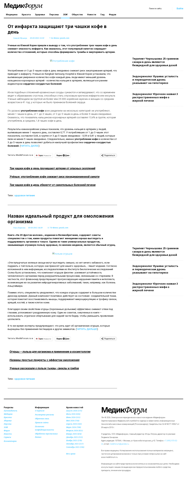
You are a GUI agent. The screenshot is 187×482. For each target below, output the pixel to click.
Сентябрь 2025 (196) (75, 447)
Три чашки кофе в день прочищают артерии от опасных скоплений (52, 168)
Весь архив (70, 453)
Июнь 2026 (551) (73, 417)
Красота (26, 14)
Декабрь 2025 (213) (74, 437)
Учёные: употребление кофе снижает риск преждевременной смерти (54, 176)
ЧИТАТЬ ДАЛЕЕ (30, 145)
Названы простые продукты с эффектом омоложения (45, 360)
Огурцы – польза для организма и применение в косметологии (50, 351)
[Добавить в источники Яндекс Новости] (38, 442)
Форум (112, 14)
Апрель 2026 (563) (74, 424)
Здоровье (40, 14)
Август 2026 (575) (74, 410)
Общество (77, 14)
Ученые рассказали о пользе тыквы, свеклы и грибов (44, 368)
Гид (102, 14)
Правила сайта (41, 422)
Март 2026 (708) (73, 427)
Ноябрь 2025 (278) (74, 440)
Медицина (11, 14)
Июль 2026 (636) (73, 414)
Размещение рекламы (44, 414)
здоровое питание (24, 195)
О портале (39, 410)
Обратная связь (42, 418)
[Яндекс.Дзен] (62, 155)
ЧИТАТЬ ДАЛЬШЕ (87, 329)
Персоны (54, 14)
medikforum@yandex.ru (119, 444)
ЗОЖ (65, 14)
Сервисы (7, 437)
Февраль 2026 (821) (74, 430)
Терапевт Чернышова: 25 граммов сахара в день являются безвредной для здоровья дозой (155, 62)
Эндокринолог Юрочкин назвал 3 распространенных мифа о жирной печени (155, 97)
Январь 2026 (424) (74, 434)
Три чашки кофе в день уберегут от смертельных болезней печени (53, 184)
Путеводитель (10, 410)
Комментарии (10, 441)
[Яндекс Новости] (44, 155)
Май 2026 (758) (72, 420)
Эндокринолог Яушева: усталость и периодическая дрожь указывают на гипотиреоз (155, 80)
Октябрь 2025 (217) (74, 444)
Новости (91, 14)
